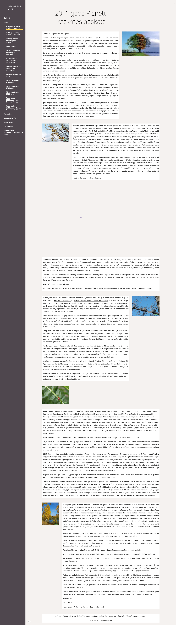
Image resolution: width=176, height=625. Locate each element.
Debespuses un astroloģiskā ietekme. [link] (12, 41)
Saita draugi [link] (8, 126)
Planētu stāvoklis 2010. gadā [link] (12, 93)
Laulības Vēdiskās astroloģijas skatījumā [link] (13, 53)
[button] (173, 2)
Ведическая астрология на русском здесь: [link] (13, 132)
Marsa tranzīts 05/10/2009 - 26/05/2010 (91, 300)
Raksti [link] (6, 22)
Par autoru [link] (8, 114)
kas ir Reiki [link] (8, 122)
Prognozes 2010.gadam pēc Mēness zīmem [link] (12, 100)
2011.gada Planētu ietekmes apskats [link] (13, 27)
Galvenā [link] (7, 18)
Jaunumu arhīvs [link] (10, 118)
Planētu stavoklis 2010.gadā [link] (12, 87)
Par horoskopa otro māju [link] (13, 75)
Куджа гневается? (62, 300)
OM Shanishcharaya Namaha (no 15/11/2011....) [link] (13, 68)
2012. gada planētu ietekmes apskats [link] (13, 34)
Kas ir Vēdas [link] (11, 47)
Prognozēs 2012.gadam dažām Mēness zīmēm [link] (13, 108)
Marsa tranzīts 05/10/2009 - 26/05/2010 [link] (11, 60)
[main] (81, 18)
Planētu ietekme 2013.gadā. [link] (12, 81)
